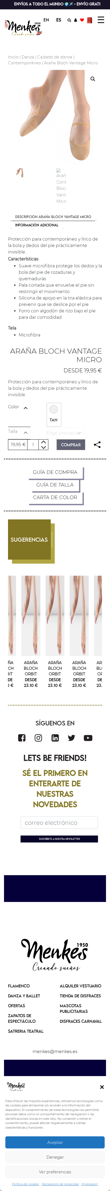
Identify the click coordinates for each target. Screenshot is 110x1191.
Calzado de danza (54, 57)
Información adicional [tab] (36, 225)
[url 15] (90, 20)
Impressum (89, 1184)
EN (46, 20)
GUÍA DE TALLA (55, 485)
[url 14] (82, 20)
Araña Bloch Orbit (31, 668)
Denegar (55, 1157)
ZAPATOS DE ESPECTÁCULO (22, 1018)
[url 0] (16, 1086)
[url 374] (72, 738)
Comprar (71, 444)
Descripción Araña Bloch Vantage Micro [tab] (53, 217)
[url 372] (38, 738)
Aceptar (55, 1142)
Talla (12, 431)
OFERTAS (16, 1005)
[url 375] (88, 738)
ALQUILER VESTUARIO (80, 985)
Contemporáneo (24, 63)
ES (58, 20)
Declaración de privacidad (60, 1184)
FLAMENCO (19, 985)
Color (13, 406)
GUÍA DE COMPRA (55, 472)
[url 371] (21, 738)
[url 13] (75, 20)
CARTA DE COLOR (55, 497)
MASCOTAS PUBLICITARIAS (74, 1008)
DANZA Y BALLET (24, 995)
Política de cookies (25, 1184)
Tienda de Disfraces (80, 995)
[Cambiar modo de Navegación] (101, 20)
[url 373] (55, 738)
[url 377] (55, 955)
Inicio (13, 57)
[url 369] (30, 616)
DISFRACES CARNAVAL (81, 1021)
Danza (28, 57)
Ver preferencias (55, 1171)
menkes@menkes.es (55, 1051)
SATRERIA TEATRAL (26, 1031)
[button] (102, 1086)
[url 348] (97, 445)
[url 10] (23, 28)
